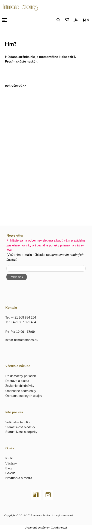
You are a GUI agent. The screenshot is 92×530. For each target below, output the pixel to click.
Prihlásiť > (17, 277)
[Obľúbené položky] (67, 20)
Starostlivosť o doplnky (21, 432)
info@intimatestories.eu (21, 340)
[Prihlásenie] (75, 19)
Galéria (10, 473)
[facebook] (36, 495)
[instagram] (48, 495)
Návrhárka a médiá (18, 478)
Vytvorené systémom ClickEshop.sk (46, 527)
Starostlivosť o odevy (20, 427)
